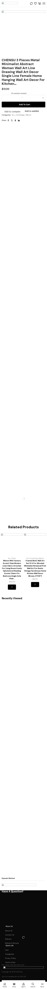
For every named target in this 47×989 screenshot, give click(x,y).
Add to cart (24, 104)
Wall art (28, 115)
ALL (13, 115)
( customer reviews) (18, 93)
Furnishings (20, 115)
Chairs (13, 558)
